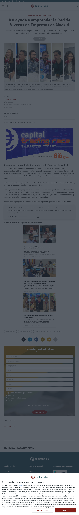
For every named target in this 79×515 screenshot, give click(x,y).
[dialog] (39, 494)
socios (21, 485)
